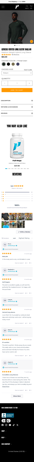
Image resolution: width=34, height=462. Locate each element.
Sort (14, 238)
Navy (18, 64)
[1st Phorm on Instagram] (6, 425)
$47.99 (17, 166)
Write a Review (26, 232)
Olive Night (13, 64)
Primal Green (4, 64)
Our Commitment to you (10, 408)
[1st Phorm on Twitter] (17, 425)
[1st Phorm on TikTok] (14, 425)
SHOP (3, 431)
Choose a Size (17, 69)
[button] (14, 45)
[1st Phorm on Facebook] (3, 425)
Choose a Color (14, 60)
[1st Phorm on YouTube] (10, 425)
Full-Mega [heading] (17, 161)
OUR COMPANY (6, 444)
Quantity (6, 78)
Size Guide (28, 70)
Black (8, 64)
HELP (3, 438)
